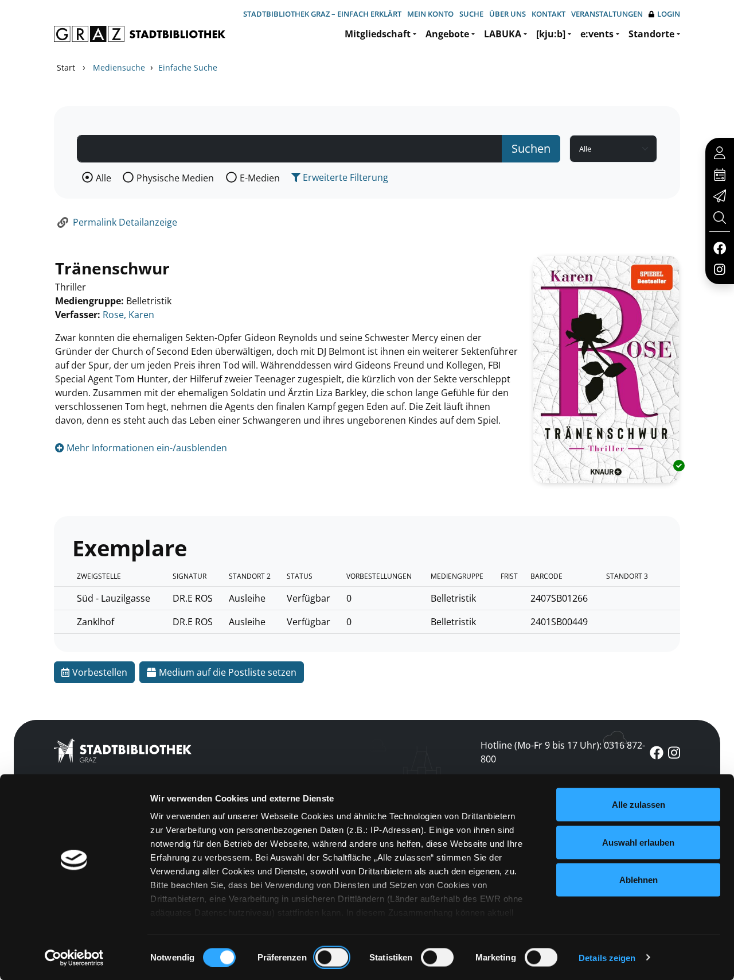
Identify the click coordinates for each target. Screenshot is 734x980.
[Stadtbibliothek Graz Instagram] (719, 269)
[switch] (331, 957)
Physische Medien (175, 178)
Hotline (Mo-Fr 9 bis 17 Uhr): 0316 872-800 (563, 752)
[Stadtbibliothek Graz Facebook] (719, 247)
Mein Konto (430, 14)
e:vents (597, 34)
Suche (471, 14)
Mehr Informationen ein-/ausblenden (145, 447)
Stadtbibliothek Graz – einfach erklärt (322, 14)
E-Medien (260, 178)
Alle (103, 178)
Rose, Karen (128, 314)
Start (66, 67)
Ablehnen (638, 880)
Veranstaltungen (607, 14)
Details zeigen (607, 957)
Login (668, 14)
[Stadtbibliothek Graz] (139, 34)
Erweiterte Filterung (344, 177)
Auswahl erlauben (638, 842)
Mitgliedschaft (378, 34)
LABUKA (502, 34)
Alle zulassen (638, 804)
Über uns (507, 14)
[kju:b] (550, 34)
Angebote (447, 34)
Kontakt (548, 14)
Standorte (651, 34)
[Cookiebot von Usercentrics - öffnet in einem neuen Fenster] (74, 957)
